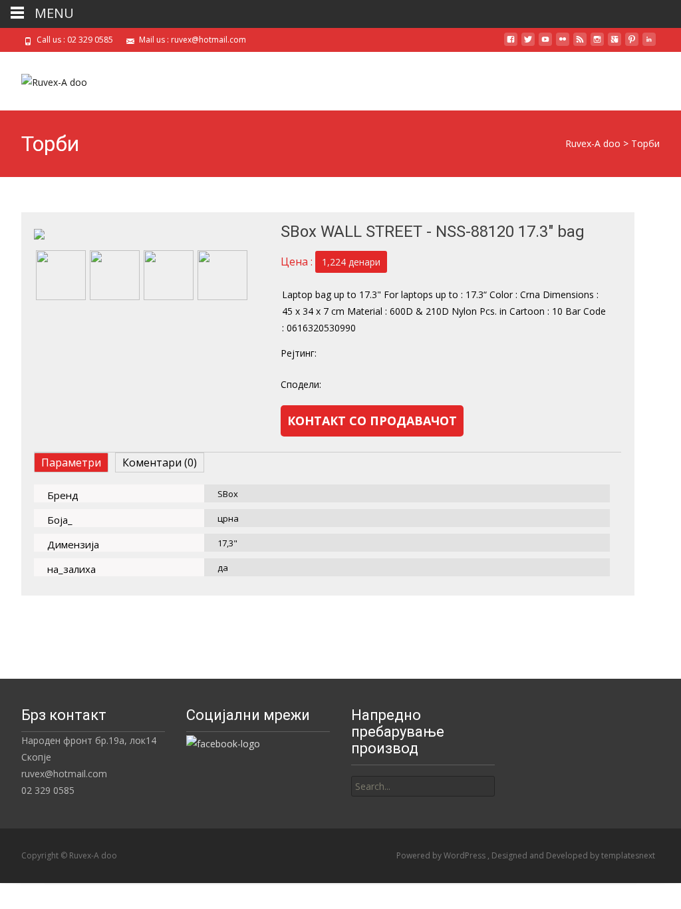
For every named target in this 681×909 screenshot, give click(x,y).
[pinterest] (631, 44)
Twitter (410, 384)
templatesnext (628, 855)
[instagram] (597, 44)
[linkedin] (649, 44)
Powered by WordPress (441, 855)
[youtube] (545, 44)
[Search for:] (423, 786)
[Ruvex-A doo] (43, 78)
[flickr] (562, 44)
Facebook (356, 384)
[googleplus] (614, 44)
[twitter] (528, 44)
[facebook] (510, 44)
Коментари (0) (159, 462)
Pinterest (464, 384)
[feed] (580, 44)
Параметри (71, 462)
